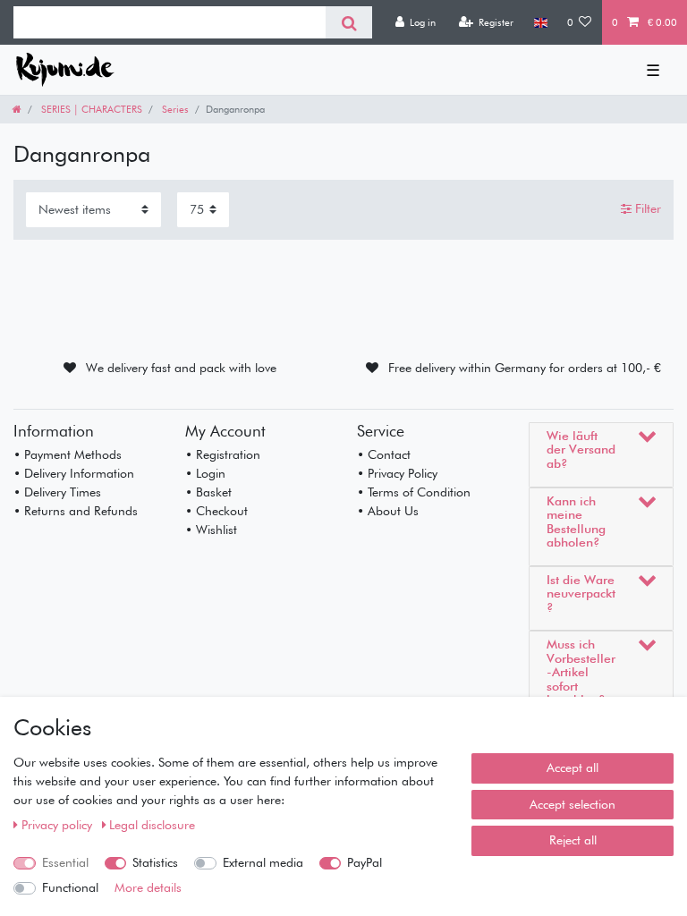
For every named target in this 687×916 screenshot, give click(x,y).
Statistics (155, 862)
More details (148, 887)
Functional (70, 887)
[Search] (348, 22)
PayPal (364, 862)
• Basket (208, 492)
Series (174, 109)
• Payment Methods (67, 454)
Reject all (573, 840)
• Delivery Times (57, 492)
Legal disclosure (152, 825)
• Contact (384, 454)
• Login (205, 473)
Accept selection (572, 804)
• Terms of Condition (414, 492)
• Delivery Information (73, 473)
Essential (65, 862)
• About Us (388, 511)
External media (263, 862)
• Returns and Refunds (75, 511)
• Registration (222, 454)
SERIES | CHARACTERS (90, 109)
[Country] (539, 22)
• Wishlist (211, 529)
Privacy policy (58, 825)
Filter (646, 209)
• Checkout (216, 511)
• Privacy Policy (397, 473)
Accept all (572, 767)
